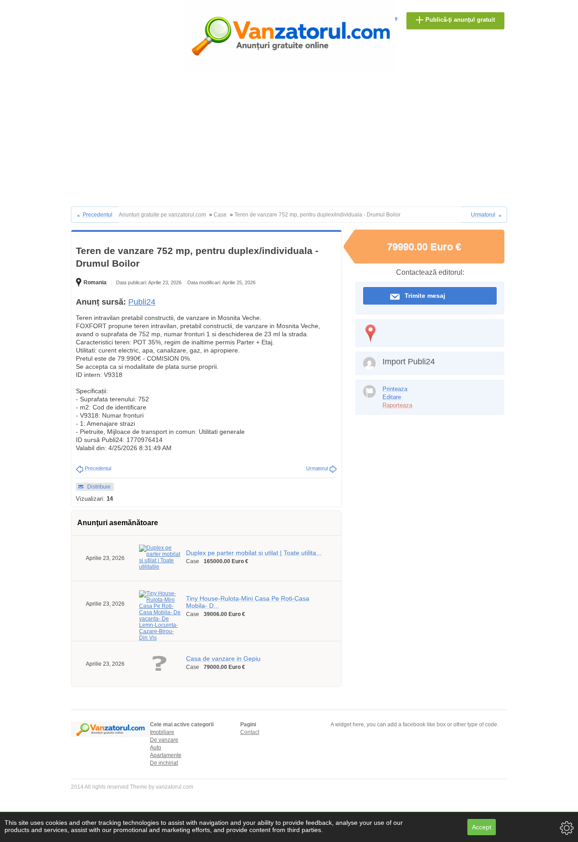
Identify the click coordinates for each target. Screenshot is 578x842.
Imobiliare (162, 732)
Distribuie (99, 487)
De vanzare (164, 740)
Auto (155, 747)
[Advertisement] (289, 138)
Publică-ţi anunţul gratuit (460, 19)
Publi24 (141, 301)
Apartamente (166, 755)
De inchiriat (164, 763)
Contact (249, 732)
